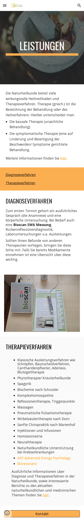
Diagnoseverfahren (21, 174)
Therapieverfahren (20, 183)
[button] (4, 5)
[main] (42, 47)
